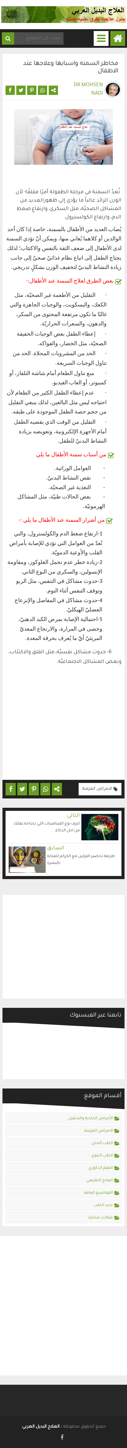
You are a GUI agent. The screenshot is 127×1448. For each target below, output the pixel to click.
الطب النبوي (102, 1156)
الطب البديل (102, 1143)
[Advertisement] (63, 725)
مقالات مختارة (100, 1218)
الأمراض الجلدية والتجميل (90, 1118)
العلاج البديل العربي (40, 1426)
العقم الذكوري (100, 1168)
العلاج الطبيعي (99, 1180)
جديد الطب (103, 1205)
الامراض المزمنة (97, 789)
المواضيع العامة (98, 1193)
